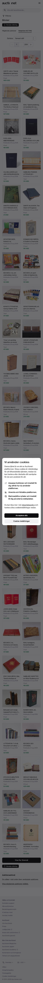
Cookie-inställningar (21, 521)
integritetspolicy (28, 505)
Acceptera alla (21, 515)
